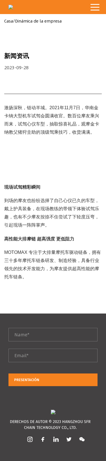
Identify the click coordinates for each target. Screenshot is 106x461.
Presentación (26, 380)
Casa (8, 21)
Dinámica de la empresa (38, 21)
